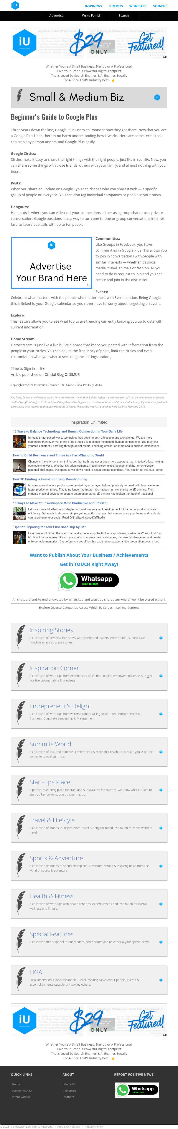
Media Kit (70, 1084)
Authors (69, 1097)
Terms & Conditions (67, 1127)
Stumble (160, 6)
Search (124, 15)
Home (16, 1084)
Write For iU (91, 15)
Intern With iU (21, 1097)
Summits (116, 6)
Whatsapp (138, 6)
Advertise (56, 15)
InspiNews (93, 6)
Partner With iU (22, 1091)
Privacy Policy (94, 1127)
